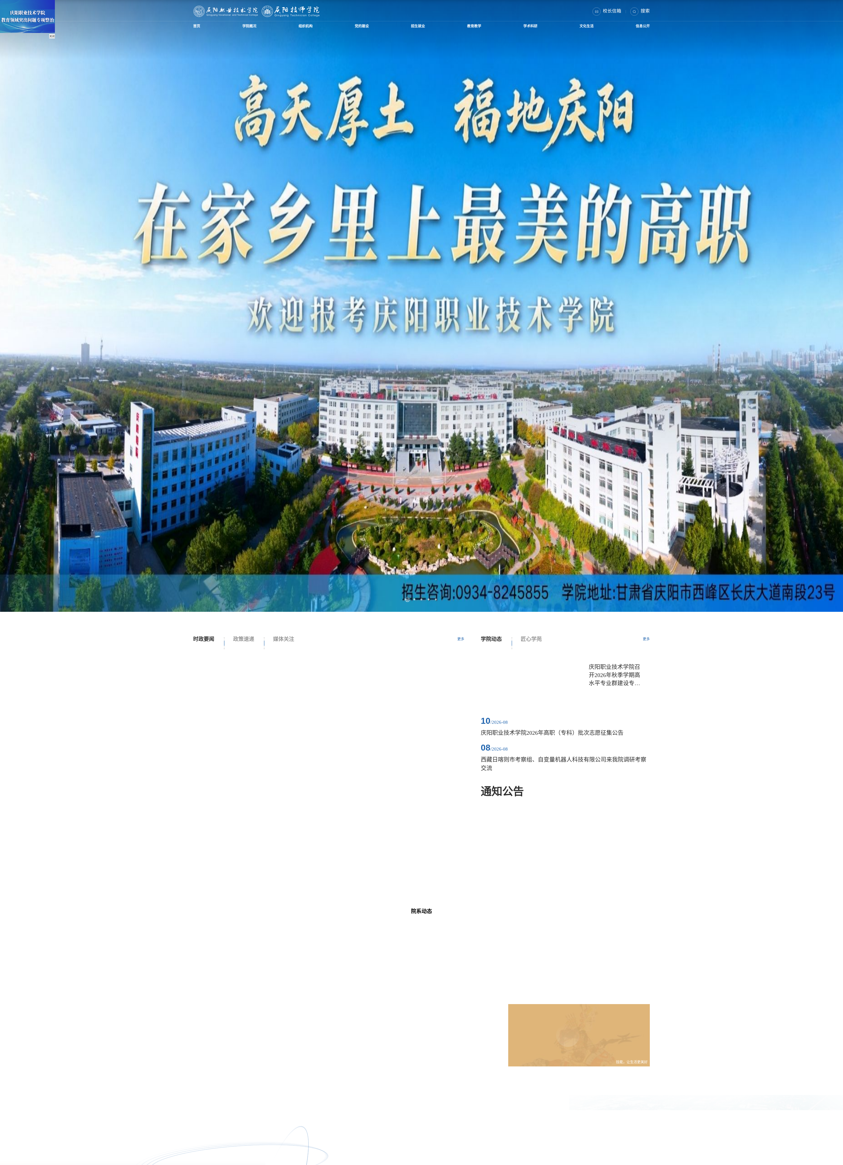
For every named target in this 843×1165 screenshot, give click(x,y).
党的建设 (360, 29)
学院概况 (249, 29)
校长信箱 (612, 10)
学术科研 (527, 29)
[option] (421, 582)
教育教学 (471, 29)
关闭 (52, 36)
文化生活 (582, 29)
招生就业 (415, 29)
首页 (199, 29)
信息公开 (638, 29)
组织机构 (304, 29)
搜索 (645, 10)
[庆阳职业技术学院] (256, 11)
